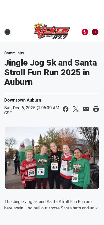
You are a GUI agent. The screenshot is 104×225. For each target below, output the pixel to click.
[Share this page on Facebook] (65, 109)
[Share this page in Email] (86, 109)
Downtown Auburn (22, 100)
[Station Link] (52, 32)
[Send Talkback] (85, 32)
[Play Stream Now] (95, 32)
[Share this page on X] (75, 109)
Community (14, 53)
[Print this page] (96, 109)
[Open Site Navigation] (7, 32)
